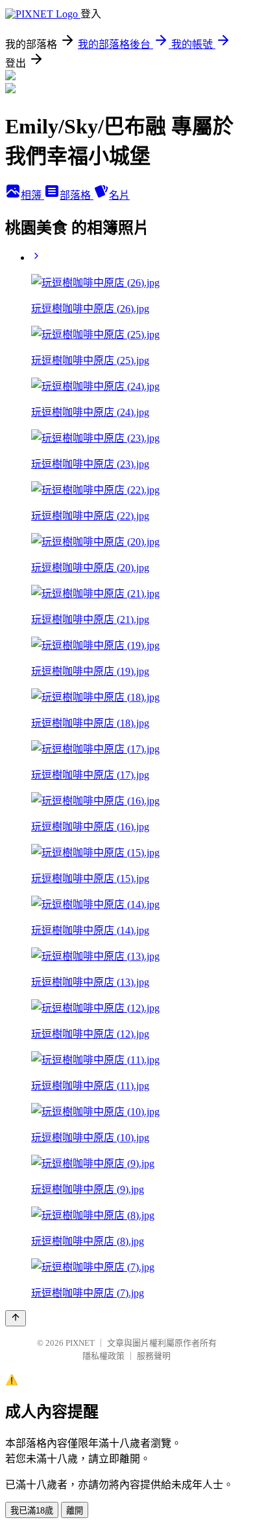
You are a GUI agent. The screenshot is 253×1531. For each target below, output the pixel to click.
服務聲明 (154, 1356)
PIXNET (80, 1343)
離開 (74, 1510)
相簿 (32, 195)
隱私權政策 (103, 1356)
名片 (119, 195)
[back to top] (15, 1318)
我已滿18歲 (31, 1510)
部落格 (76, 195)
